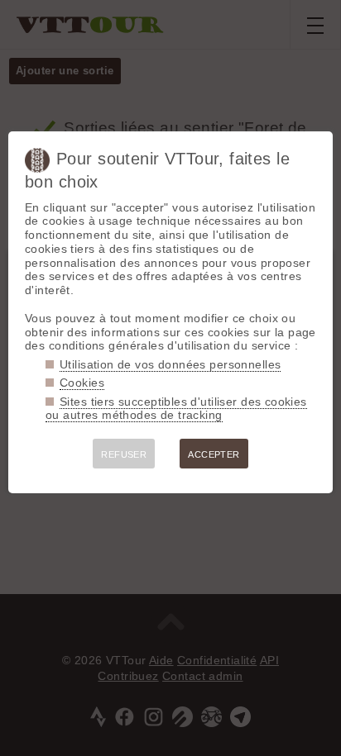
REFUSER (123, 454)
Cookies (82, 382)
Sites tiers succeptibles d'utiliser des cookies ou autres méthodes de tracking (176, 408)
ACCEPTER (213, 454)
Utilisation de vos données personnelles (170, 364)
